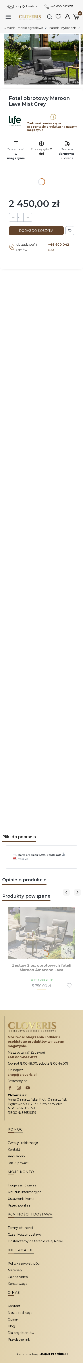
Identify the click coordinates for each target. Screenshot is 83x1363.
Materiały (15, 1270)
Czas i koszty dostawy (25, 1234)
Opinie (13, 1319)
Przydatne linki (19, 1340)
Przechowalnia (19, 1205)
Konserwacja (17, 1284)
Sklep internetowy (40, 1354)
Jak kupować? (18, 1163)
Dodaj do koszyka (36, 231)
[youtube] (27, 1088)
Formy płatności (20, 1228)
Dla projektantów (21, 1333)
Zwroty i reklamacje (23, 1143)
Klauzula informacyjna (24, 1192)
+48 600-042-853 (22, 1057)
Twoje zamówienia (22, 1185)
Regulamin (16, 1156)
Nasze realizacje (20, 1313)
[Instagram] (19, 1088)
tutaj (59, 744)
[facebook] (10, 1088)
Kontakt (14, 1150)
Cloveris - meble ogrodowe (23, 28)
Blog (11, 1326)
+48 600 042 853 (61, 6)
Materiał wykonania (62, 28)
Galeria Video (18, 1277)
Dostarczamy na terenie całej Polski (35, 1241)
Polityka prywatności (24, 1264)
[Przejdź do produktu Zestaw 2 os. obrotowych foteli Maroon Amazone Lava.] (41, 933)
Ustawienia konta (21, 1199)
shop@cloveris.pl (26, 6)
